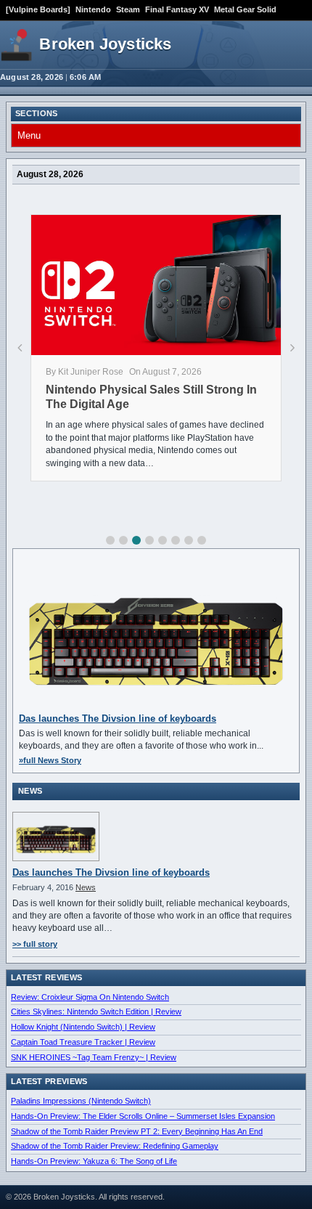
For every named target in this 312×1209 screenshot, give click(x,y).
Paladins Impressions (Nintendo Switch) (81, 1100)
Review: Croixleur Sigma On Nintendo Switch (90, 997)
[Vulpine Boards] (38, 9)
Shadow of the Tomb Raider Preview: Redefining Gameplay (114, 1145)
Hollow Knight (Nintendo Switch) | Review (83, 1026)
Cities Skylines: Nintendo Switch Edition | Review (96, 1011)
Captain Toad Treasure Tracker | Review (83, 1042)
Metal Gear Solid (245, 9)
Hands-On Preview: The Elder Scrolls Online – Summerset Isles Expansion (143, 1116)
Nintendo (93, 9)
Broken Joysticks (105, 44)
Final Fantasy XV (177, 9)
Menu (29, 135)
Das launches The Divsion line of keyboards (117, 718)
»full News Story (50, 760)
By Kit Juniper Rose (84, 372)
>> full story (34, 944)
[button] (110, 540)
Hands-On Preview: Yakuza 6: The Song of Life (94, 1161)
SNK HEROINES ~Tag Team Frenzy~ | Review (93, 1057)
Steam (128, 9)
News (85, 887)
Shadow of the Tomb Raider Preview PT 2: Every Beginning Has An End (137, 1131)
